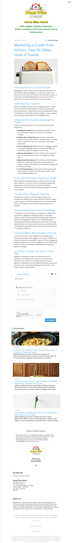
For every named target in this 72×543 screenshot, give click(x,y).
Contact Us (36, 521)
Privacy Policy (36, 531)
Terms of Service (36, 526)
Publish (51, 320)
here (48, 541)
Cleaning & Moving (23, 274)
